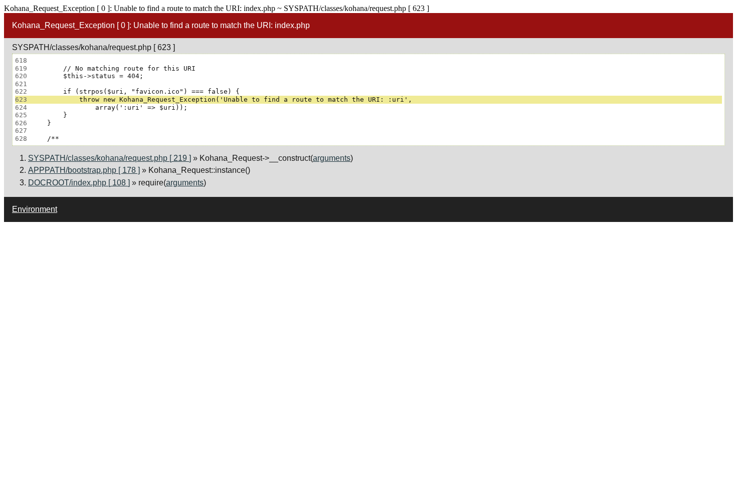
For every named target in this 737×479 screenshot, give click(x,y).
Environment (34, 209)
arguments (331, 158)
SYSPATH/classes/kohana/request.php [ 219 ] (109, 158)
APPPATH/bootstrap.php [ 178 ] (84, 170)
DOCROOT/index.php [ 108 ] (79, 182)
